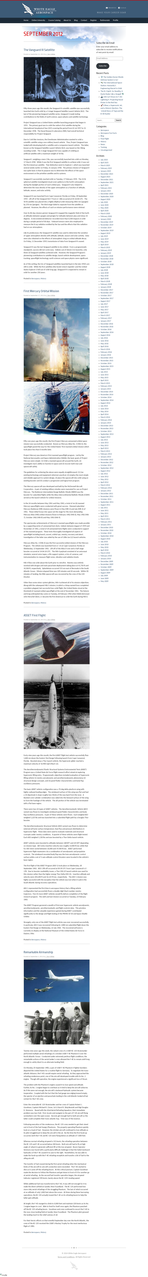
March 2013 (105, 451)
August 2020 (105, 199)
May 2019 (104, 242)
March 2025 (105, 166)
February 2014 (106, 420)
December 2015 (107, 358)
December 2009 (107, 562)
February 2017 (106, 318)
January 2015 (106, 389)
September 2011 (107, 502)
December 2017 (107, 290)
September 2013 (107, 434)
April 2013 (104, 448)
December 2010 (107, 528)
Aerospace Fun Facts (109, 133)
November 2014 (107, 395)
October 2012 (106, 465)
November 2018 (107, 259)
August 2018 (105, 267)
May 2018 (104, 276)
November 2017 (107, 293)
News (103, 145)
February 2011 (106, 522)
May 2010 (104, 547)
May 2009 (104, 581)
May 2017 (104, 310)
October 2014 (106, 397)
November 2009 (107, 564)
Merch (26, 26)
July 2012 (104, 474)
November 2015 (107, 361)
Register (93, 20)
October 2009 (106, 567)
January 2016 (106, 355)
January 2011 (106, 525)
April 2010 (104, 550)
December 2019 (107, 222)
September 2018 (107, 265)
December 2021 (107, 180)
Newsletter (112, 8)
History (43, 279)
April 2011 (104, 516)
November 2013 (107, 429)
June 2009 (104, 579)
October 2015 (106, 364)
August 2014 (105, 403)
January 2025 (106, 171)
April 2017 (104, 313)
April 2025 (104, 163)
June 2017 (104, 307)
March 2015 (105, 383)
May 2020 (104, 208)
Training (104, 147)
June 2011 (104, 511)
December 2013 (107, 426)
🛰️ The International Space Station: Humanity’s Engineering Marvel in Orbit (111, 86)
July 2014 (104, 406)
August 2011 (105, 505)
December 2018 (107, 256)
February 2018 (106, 284)
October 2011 (106, 499)
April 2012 (104, 482)
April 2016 (104, 347)
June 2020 (104, 205)
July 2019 (104, 236)
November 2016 (107, 327)
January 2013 (106, 457)
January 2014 (106, 423)
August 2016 (105, 335)
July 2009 (104, 576)
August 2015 (105, 369)
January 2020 (106, 219)
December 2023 (107, 174)
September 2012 (107, 468)
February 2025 (106, 168)
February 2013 (106, 454)
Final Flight (105, 139)
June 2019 (104, 239)
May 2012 (104, 480)
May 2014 (104, 412)
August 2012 (105, 471)
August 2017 (105, 301)
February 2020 (106, 216)
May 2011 (104, 513)
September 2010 (107, 536)
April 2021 (104, 185)
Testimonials (105, 20)
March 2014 (105, 417)
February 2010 (106, 556)
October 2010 (106, 533)
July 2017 (104, 304)
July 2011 (104, 508)
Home (26, 20)
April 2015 (104, 380)
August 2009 (105, 573)
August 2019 (105, 233)
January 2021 (106, 191)
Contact (84, 20)
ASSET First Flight (35, 615)
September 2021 (107, 182)
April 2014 (104, 414)
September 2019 (107, 231)
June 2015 (104, 375)
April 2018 (104, 279)
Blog (76, 20)
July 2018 (104, 270)
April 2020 (104, 211)
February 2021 (106, 188)
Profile (115, 20)
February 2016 (106, 352)
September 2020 (107, 197)
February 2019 (106, 250)
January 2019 (106, 253)
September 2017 (107, 298)
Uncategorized (106, 150)
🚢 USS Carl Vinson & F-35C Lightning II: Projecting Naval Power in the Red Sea (112, 100)
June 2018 (104, 273)
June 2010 (104, 545)
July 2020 (104, 202)
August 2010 (105, 539)
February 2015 (106, 386)
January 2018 (106, 287)
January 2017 (106, 321)
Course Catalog (54, 20)
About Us (67, 20)
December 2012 (107, 460)
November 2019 (107, 225)
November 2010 (107, 530)
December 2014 (107, 392)
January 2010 (106, 559)
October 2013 (106, 431)
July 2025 (104, 160)
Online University (38, 20)
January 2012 (106, 491)
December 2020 (107, 194)
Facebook (123, 8)
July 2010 (104, 542)
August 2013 (105, 437)
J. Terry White (50, 54)
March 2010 (105, 553)
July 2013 (104, 440)
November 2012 (107, 463)
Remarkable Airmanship (38, 952)
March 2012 (105, 485)
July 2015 (104, 372)
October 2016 (106, 330)
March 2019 (105, 248)
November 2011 (107, 496)
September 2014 (107, 400)
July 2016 (104, 338)
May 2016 (104, 344)
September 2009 (107, 570)
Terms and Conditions (66, 1257)
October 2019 (106, 228)
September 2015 (107, 366)
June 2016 (104, 341)
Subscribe (103, 66)
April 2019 (104, 245)
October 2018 (106, 262)
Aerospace (35, 279)
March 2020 (105, 214)
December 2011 (107, 494)
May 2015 (104, 378)
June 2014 (104, 409)
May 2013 (104, 446)
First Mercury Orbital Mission (41, 291)
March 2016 (105, 349)
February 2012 (106, 488)
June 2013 (104, 443)
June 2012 (104, 477)
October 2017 (106, 296)
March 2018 (105, 281)
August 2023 (105, 177)
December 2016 (107, 324)
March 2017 (105, 315)
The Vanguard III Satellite (39, 50)
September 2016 (107, 332)
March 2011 (105, 519)
